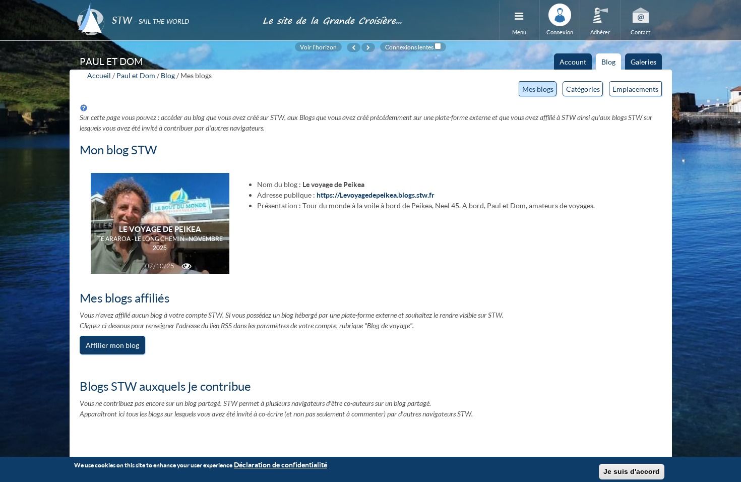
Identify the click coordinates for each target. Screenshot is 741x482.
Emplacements (635, 89)
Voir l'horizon (318, 46)
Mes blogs (539, 90)
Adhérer (600, 32)
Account (573, 61)
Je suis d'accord (631, 471)
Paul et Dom (135, 75)
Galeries (643, 61)
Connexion (559, 32)
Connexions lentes (409, 46)
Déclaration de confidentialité (280, 464)
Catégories (583, 89)
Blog (611, 63)
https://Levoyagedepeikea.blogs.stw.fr (376, 195)
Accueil (99, 75)
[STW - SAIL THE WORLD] (164, 6)
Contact (640, 32)
